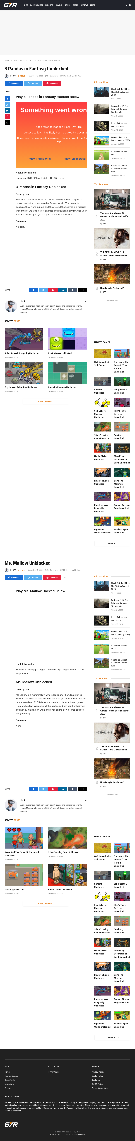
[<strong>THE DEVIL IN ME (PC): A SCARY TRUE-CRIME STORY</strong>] (112, 238)
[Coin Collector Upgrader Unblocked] (102, 402)
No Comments (53, 76)
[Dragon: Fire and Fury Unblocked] (122, 496)
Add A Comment (46, 401)
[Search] (130, 5)
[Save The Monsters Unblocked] (122, 472)
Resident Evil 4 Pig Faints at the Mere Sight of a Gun (119, 109)
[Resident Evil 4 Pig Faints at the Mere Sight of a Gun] (101, 109)
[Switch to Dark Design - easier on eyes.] (125, 5)
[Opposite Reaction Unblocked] (67, 373)
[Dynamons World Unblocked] (102, 521)
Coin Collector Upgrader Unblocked (100, 414)
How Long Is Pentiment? (112, 288)
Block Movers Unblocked (60, 353)
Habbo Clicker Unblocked (100, 458)
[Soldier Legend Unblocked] (122, 521)
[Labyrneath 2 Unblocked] (122, 381)
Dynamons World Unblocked (102, 531)
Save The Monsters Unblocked (119, 484)
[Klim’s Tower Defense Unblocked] (122, 402)
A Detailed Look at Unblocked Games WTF (119, 168)
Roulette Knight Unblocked (102, 482)
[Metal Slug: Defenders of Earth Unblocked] (122, 448)
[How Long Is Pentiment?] (112, 274)
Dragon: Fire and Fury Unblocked (122, 506)
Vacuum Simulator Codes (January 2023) (120, 139)
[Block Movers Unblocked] (67, 338)
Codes (75, 5)
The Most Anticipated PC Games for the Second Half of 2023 (114, 216)
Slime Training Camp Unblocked (102, 437)
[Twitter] (7, 104)
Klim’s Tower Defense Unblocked (120, 414)
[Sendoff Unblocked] (102, 381)
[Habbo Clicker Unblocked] (102, 448)
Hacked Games (36, 5)
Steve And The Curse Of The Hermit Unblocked (121, 366)
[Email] (7, 122)
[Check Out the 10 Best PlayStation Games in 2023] (101, 92)
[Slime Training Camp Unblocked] (102, 426)
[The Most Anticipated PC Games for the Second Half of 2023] (112, 199)
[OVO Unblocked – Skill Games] (102, 353)
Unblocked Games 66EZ (119, 153)
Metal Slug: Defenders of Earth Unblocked (122, 459)
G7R (14, 76)
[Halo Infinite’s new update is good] (101, 126)
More (92, 5)
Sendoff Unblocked (99, 391)
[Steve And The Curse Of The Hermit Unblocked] (122, 353)
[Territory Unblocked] (122, 426)
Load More (111, 543)
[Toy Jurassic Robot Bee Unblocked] (24, 373)
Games (67, 5)
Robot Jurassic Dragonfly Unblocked (22, 353)
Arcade (21, 570)
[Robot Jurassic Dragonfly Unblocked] (24, 338)
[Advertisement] (67, 32)
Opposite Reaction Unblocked (62, 387)
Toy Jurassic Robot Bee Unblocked (21, 387)
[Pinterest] (7, 116)
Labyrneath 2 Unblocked (120, 391)
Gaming (59, 5)
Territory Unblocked (119, 437)
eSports (49, 5)
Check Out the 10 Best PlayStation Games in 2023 (120, 92)
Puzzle (21, 76)
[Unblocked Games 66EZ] (101, 155)
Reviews (84, 5)
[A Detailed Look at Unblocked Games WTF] (101, 169)
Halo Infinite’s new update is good (119, 125)
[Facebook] (7, 98)
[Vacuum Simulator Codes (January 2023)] (101, 141)
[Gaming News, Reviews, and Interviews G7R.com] (10, 5)
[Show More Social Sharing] (64, 83)
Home (25, 5)
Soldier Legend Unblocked (121, 531)
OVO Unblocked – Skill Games (102, 363)
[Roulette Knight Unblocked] (102, 472)
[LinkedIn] (7, 110)
